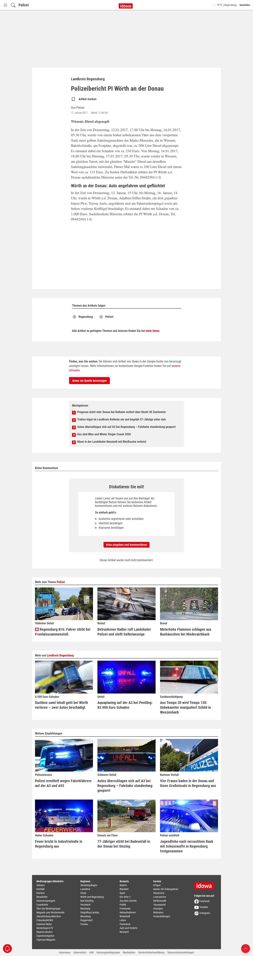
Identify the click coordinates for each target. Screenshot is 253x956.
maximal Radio (44, 924)
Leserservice (159, 896)
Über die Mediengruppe (48, 908)
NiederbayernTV (44, 928)
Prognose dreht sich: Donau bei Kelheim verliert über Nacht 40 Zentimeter (121, 412)
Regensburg (86, 316)
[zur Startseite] (205, 884)
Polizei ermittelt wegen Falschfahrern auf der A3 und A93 (63, 783)
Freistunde (125, 908)
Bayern (123, 885)
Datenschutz (80, 952)
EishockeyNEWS (44, 920)
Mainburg (85, 908)
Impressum (65, 952)
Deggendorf (86, 920)
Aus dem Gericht (128, 900)
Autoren (40, 885)
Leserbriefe (42, 904)
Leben (123, 920)
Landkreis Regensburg (60, 655)
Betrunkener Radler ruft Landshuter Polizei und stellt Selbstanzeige (124, 631)
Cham (83, 892)
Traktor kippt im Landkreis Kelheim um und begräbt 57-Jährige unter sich (121, 419)
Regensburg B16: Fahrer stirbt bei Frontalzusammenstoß (62, 631)
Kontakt (40, 889)
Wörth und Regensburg (92, 896)
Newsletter (42, 896)
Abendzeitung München (48, 916)
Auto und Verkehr (128, 928)
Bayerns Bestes (44, 931)
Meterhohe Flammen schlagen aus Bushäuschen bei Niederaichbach (185, 631)
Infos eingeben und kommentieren (126, 544)
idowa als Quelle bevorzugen (89, 380)
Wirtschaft (125, 916)
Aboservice (158, 892)
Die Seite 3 (125, 896)
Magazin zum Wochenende (50, 912)
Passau (84, 924)
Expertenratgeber (45, 935)
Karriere (40, 892)
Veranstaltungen (161, 916)
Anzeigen (158, 908)
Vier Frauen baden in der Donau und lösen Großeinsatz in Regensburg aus (188, 783)
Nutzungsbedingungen (108, 952)
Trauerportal (159, 904)
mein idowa (152, 331)
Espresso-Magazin (45, 939)
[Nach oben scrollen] (245, 948)
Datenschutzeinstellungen (180, 952)
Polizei (24, 5)
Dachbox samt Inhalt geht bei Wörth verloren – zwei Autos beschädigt (61, 705)
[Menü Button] (5, 5)
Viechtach (85, 904)
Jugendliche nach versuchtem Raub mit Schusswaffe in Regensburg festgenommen (186, 846)
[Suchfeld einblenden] (13, 5)
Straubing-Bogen (88, 885)
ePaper (157, 885)
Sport (122, 892)
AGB (91, 952)
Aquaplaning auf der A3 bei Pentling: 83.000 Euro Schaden (124, 705)
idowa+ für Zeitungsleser (165, 889)
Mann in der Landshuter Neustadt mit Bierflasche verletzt (111, 441)
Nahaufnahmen (128, 912)
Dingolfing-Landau (89, 912)
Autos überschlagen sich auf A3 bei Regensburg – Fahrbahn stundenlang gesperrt (126, 427)
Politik (123, 904)
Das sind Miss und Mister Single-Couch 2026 (104, 434)
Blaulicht (124, 889)
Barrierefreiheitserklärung (151, 952)
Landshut (85, 889)
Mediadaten (129, 952)
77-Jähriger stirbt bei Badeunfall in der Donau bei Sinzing (123, 843)
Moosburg (85, 916)
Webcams (158, 912)
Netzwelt (124, 931)
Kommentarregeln (45, 900)
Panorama (125, 924)
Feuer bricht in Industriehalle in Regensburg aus (58, 843)
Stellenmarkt (159, 900)
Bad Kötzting (87, 900)
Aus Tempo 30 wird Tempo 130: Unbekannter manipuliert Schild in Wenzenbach (185, 707)
